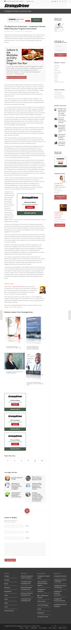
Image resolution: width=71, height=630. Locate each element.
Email (27, 532)
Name (27, 526)
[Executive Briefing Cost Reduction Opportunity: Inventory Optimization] (35, 330)
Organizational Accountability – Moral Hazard (62, 143)
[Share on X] (14, 460)
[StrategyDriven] (17, 6)
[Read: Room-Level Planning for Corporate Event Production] (55, 118)
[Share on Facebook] (7, 460)
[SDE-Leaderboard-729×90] (25, 22)
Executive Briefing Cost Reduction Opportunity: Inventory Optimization (33, 348)
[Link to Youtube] (55, 1)
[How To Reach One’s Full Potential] (1, 315)
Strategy (56, 65)
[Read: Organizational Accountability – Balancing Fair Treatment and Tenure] (55, 126)
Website (27, 538)
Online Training (41, 601)
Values (56, 74)
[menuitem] (21, 627)
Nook (20, 307)
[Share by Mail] (42, 460)
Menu (9, 4)
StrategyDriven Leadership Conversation (58, 593)
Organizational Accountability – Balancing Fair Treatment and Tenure (62, 128)
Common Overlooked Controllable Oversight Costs (13, 347)
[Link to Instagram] (62, 1)
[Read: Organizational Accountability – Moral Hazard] (55, 142)
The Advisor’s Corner (42, 616)
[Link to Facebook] (60, 1)
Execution (56, 67)
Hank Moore (30, 31)
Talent (56, 78)
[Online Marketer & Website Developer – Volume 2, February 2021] (35, 366)
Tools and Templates (42, 605)
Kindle (14, 307)
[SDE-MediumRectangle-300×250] (30, 215)
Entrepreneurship (59, 82)
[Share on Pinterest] (28, 460)
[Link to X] (57, 1)
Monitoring (57, 71)
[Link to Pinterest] (65, 1)
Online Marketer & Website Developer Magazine (42, 583)
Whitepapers (40, 613)
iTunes (11, 307)
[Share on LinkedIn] (35, 460)
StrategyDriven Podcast (60, 576)
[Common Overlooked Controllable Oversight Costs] (14, 330)
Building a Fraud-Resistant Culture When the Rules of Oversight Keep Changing (62, 112)
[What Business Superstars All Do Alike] (69, 315)
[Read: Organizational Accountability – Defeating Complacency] (55, 135)
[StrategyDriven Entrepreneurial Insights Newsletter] (14, 361)
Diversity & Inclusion (59, 98)
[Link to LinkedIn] (52, 1)
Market (56, 69)
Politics (56, 76)
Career (56, 80)
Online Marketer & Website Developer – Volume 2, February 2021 (35, 384)
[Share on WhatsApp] (21, 460)
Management (57, 72)
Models (39, 609)
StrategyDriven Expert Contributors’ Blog (17, 11)
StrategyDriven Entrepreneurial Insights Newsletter (14, 372)
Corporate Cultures (20, 31)
